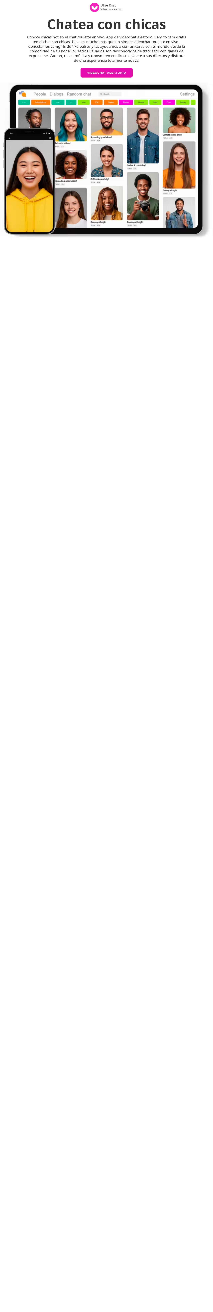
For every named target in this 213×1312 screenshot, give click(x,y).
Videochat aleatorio (106, 72)
